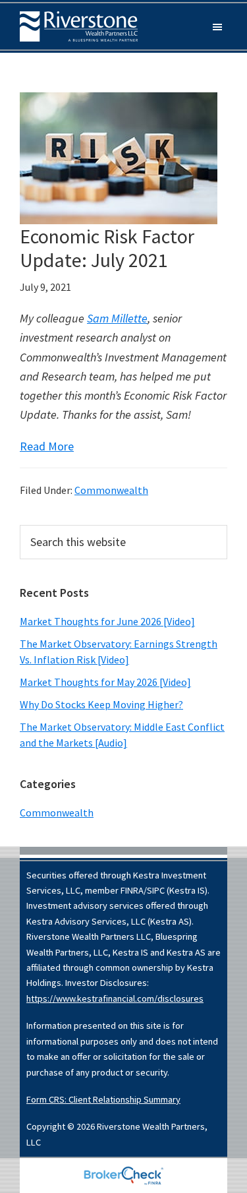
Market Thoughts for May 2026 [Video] (105, 681)
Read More (47, 446)
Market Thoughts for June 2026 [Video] (107, 621)
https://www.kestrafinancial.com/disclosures (115, 998)
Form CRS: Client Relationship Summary (103, 1099)
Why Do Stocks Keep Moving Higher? (101, 704)
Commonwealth (111, 490)
